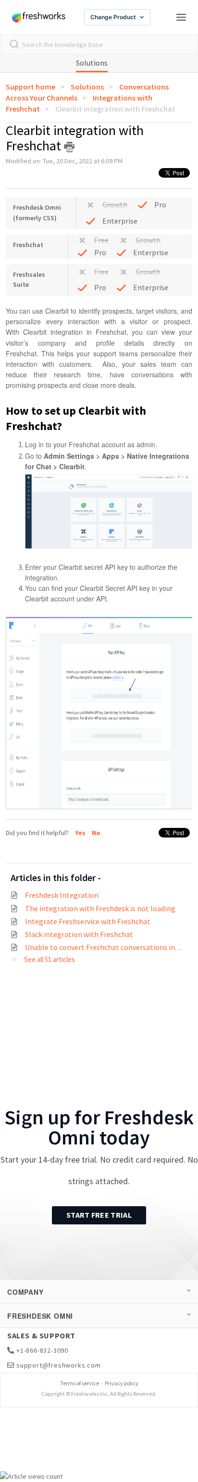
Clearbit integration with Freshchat (115, 108)
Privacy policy (121, 1383)
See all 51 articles (49, 959)
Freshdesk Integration (62, 895)
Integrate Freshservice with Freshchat (87, 921)
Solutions (92, 63)
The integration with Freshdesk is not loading (100, 908)
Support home (30, 86)
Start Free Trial (99, 1215)
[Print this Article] (69, 147)
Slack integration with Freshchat (79, 934)
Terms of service (79, 1383)
